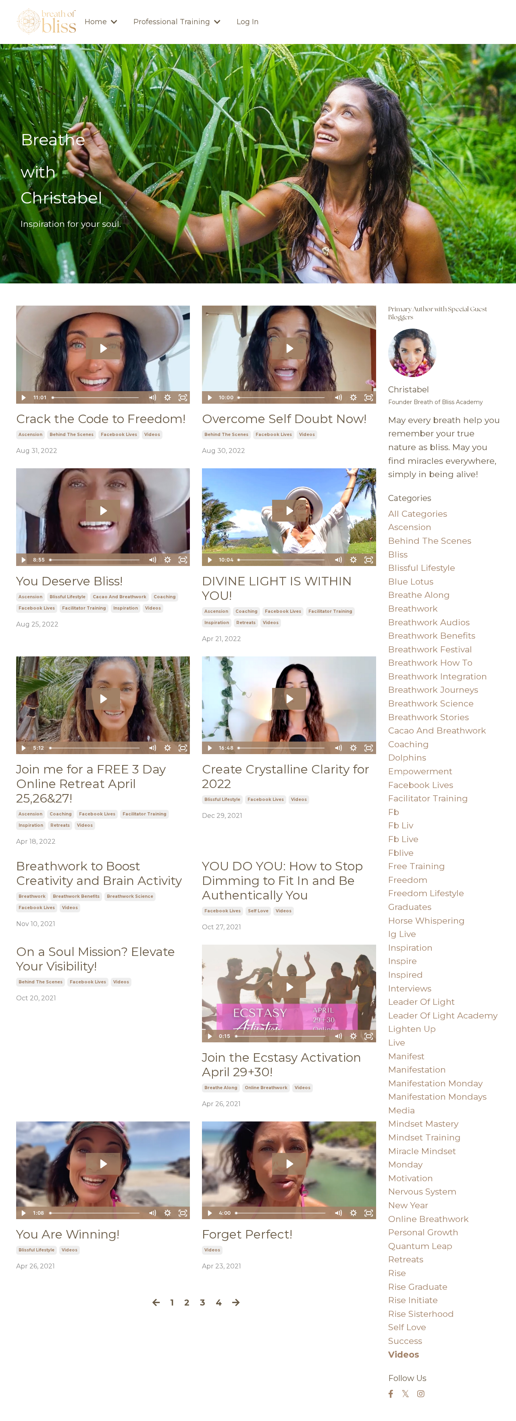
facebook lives (119, 434)
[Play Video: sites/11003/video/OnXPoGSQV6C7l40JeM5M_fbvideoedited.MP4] (289, 511)
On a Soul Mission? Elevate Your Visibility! (95, 959)
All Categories (417, 514)
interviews (409, 988)
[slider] (97, 397)
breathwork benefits (76, 896)
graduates (409, 907)
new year (408, 1205)
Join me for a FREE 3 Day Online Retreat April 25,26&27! (91, 784)
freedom (407, 880)
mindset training (424, 1137)
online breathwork (266, 1087)
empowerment (420, 771)
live (396, 1042)
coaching (165, 596)
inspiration (125, 608)
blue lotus (410, 581)
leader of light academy (442, 1015)
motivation (410, 1178)
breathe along (220, 1087)
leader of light (421, 1002)
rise (397, 1273)
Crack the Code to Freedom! (100, 419)
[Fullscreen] (182, 397)
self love (258, 911)
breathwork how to (430, 663)
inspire (402, 961)
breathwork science (130, 896)
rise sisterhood (421, 1314)
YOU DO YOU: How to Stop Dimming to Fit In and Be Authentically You (282, 881)
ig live (402, 934)
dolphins (407, 757)
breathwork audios (429, 622)
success (405, 1341)
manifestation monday (435, 1083)
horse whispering (426, 921)
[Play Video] (23, 397)
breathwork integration (437, 676)
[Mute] (152, 397)
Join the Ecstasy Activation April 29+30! (281, 1064)
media (401, 1110)
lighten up (412, 1029)
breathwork (32, 896)
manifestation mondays (437, 1097)
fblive (401, 853)
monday (405, 1164)
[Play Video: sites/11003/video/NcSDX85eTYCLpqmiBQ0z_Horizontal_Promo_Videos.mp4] (289, 987)
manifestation (417, 1070)
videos (152, 434)
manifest (406, 1056)
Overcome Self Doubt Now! (284, 419)
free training (416, 866)
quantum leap (420, 1246)
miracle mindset (422, 1151)
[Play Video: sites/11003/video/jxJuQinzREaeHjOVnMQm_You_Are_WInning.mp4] (103, 1164)
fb (393, 812)
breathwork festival (430, 649)
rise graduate (417, 1287)
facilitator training (84, 608)
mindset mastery (423, 1124)
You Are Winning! (67, 1234)
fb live (403, 839)
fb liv (400, 825)
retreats (246, 622)
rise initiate (413, 1300)
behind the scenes (72, 434)
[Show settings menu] (167, 397)
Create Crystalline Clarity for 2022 (285, 776)
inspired (405, 975)
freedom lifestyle (426, 893)
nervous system (422, 1191)
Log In (248, 21)
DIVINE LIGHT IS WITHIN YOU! (277, 588)
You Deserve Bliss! (69, 581)
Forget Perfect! (247, 1234)
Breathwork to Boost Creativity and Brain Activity (99, 873)
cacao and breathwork (119, 596)
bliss (398, 554)
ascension (30, 434)
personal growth (423, 1232)
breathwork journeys (433, 690)
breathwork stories (428, 717)
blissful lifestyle (67, 596)
